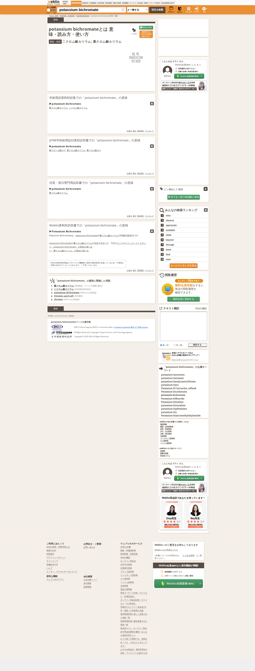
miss (168, 215)
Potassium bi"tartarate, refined (178, 388)
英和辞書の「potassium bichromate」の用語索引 (61, 315)
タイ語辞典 (164, 441)
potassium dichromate (86, 235)
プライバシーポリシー (56, 557)
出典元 (129, 131)
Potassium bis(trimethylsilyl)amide (181, 415)
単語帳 (162, 451)
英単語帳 (108, 3)
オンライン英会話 (136, 3)
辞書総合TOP (52, 564)
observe (170, 220)
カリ (64, 150)
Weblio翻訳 (201, 308)
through (170, 245)
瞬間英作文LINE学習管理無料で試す (146, 34)
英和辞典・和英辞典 (67, 16)
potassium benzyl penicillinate (178, 381)
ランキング (149, 131)
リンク (120, 243)
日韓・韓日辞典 (166, 434)
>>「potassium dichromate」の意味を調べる (70, 246)
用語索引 (140, 131)
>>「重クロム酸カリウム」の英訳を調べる (69, 250)
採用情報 (87, 587)
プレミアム (188, 11)
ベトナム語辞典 (166, 443)
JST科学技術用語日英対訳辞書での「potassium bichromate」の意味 (94, 140)
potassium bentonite (173, 374)
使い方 (179, 12)
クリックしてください (135, 243)
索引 (134, 131)
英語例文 (85, 3)
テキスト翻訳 (171, 308)
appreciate (171, 225)
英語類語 (93, 3)
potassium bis (169, 412)
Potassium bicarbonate (174, 391)
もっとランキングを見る (184, 265)
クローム (55, 150)
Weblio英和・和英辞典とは (58, 547)
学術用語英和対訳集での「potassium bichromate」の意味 (88, 98)
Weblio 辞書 (53, 16)
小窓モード (171, 11)
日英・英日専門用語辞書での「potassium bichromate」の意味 (91, 183)
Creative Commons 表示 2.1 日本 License (131, 327)
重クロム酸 (92, 150)
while (168, 235)
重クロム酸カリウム (58, 107)
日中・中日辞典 (166, 431)
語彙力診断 (164, 453)
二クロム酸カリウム (78, 107)
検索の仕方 (51, 550)
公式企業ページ (90, 579)
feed (168, 254)
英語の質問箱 (126, 589)
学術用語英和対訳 (82, 16)
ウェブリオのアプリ (55, 579)
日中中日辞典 (126, 564)
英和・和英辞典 (166, 429)
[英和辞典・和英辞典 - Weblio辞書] (53, 1)
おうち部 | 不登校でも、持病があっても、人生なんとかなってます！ (133, 642)
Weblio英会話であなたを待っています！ (183, 497)
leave (168, 249)
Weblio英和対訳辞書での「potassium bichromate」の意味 (88, 225)
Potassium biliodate (172, 402)
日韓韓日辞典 (126, 568)
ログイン (196, 11)
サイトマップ (52, 561)
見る (102, 243)
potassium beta (170, 385)
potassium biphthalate (174, 408)
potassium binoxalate (173, 405)
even (168, 259)
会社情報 (87, 583)
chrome (58, 299)
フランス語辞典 (127, 571)
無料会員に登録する (183, 299)
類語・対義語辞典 (128, 550)
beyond (170, 240)
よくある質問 (188, 555)
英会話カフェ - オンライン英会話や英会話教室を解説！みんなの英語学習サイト (133, 632)
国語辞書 (163, 424)
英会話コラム (165, 456)
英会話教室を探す (167, 3)
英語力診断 (117, 3)
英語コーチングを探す (152, 3)
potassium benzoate (172, 378)
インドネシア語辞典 (167, 438)
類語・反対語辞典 (166, 427)
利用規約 (50, 554)
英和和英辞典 (76, 3)
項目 (96, 243)
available (170, 230)
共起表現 (101, 3)
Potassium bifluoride (172, 398)
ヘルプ (49, 568)
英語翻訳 (125, 3)
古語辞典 (163, 436)
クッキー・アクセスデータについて (61, 571)
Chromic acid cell (63, 295)
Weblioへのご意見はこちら (166, 550)
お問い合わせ (89, 547)
